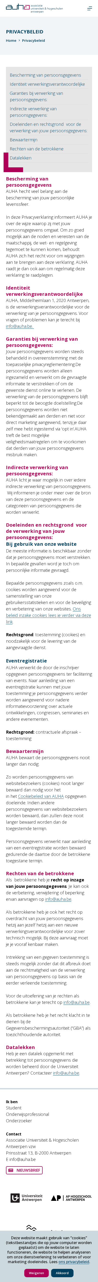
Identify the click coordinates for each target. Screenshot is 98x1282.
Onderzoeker (19, 1120)
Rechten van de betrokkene (37, 149)
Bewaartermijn (23, 140)
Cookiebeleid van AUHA (41, 796)
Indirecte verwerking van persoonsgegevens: (33, 112)
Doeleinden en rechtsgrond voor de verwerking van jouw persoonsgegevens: (48, 127)
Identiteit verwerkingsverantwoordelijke (47, 84)
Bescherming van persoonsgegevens (45, 75)
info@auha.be (58, 899)
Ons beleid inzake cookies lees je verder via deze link (48, 615)
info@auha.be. (20, 326)
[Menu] (89, 8)
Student (13, 1108)
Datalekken (20, 158)
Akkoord (62, 1273)
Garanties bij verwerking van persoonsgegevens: (36, 96)
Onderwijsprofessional (27, 1114)
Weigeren (36, 1273)
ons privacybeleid (74, 1261)
